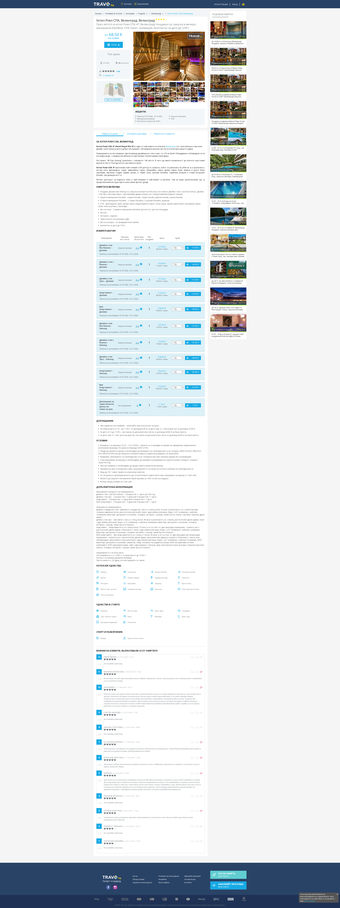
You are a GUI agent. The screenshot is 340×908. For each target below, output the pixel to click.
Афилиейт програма (192, 876)
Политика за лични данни (168, 876)
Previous (136, 56)
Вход (234, 4)
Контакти (188, 882)
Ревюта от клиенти (164, 133)
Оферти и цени (110, 133)
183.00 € (195, 372)
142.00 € (195, 264)
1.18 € (195, 405)
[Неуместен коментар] (201, 657)
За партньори (190, 879)
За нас (135, 876)
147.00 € (195, 325)
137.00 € (195, 247)
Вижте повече (309, 901)
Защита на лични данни (142, 882)
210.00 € (195, 387)
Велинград (170, 146)
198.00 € (195, 309)
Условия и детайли (137, 133)
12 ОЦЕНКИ (107, 75)
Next (201, 56)
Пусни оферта (163, 882)
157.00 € (195, 279)
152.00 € (195, 342)
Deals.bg (117, 881)
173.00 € (195, 294)
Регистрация (221, 4)
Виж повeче (226, 874)
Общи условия (138, 879)
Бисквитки (162, 879)
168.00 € (195, 358)
